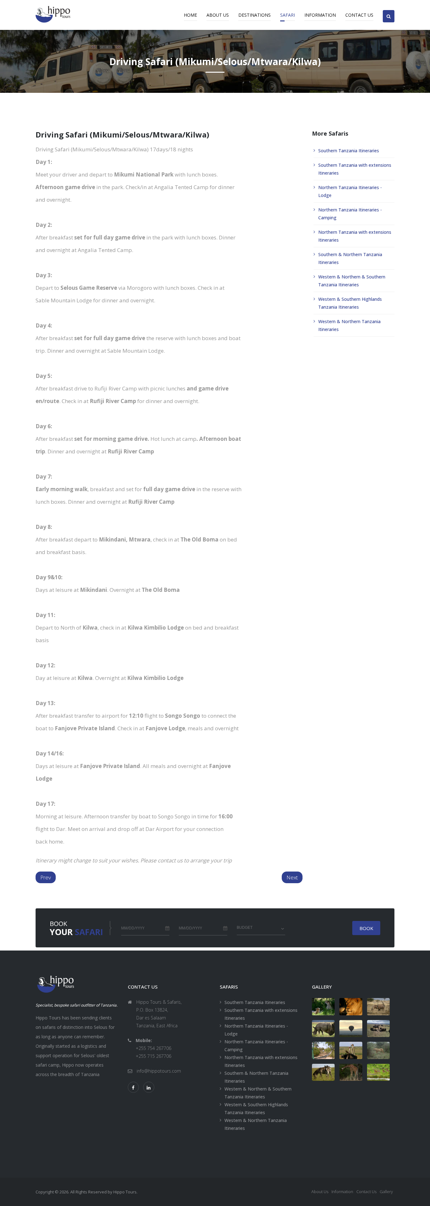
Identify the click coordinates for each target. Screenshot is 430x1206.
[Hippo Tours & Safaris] (323, 1006)
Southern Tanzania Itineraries (348, 151)
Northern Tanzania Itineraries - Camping (350, 214)
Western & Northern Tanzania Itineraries (349, 325)
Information (320, 15)
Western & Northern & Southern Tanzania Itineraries (351, 281)
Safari (287, 15)
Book (366, 928)
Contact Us (359, 15)
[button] (388, 11)
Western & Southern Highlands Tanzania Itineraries (350, 303)
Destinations (254, 15)
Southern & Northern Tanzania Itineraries (350, 258)
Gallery (386, 1191)
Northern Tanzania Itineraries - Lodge (350, 191)
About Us (218, 15)
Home (190, 15)
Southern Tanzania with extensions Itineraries (354, 169)
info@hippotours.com (159, 1071)
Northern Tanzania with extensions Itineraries (354, 236)
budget (244, 927)
